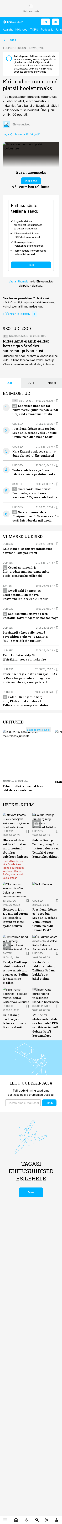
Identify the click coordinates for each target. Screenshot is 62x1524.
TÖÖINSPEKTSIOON (14, 48)
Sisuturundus (18, 335)
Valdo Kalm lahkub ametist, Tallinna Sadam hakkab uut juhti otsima (43, 970)
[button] (23, 1102)
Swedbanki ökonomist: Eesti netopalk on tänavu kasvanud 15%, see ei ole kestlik (34, 493)
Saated (17, 484)
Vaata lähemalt (18, 281)
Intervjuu (9, 900)
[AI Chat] (46, 1520)
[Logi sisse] (56, 1520)
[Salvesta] (57, 401)
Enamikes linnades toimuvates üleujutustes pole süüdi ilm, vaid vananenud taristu (35, 410)
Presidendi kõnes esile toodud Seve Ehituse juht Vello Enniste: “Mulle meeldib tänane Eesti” (34, 433)
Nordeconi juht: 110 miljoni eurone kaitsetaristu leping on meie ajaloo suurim (15, 918)
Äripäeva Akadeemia (15, 781)
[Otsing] (37, 1520)
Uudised (17, 423)
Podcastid (47, 29)
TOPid (34, 29)
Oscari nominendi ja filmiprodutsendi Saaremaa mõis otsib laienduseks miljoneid (35, 516)
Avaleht (8, 29)
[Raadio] (26, 1520)
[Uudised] (16, 1520)
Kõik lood (21, 29)
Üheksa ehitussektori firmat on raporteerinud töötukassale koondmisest (15, 848)
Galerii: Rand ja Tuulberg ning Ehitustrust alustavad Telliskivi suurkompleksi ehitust (26, 701)
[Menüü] (5, 1520)
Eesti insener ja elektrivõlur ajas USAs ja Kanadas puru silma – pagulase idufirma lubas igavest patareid (30, 678)
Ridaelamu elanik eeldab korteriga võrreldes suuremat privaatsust (26, 346)
